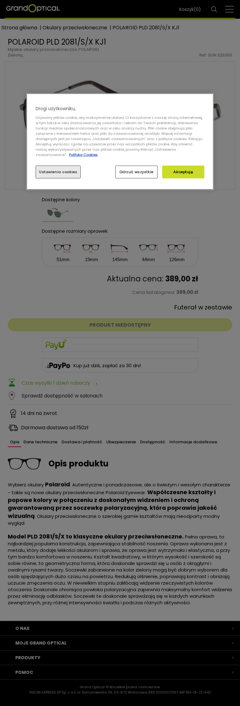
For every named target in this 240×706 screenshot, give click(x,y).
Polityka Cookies (83, 154)
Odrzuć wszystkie (136, 171)
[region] (120, 141)
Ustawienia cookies (58, 171)
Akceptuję (183, 171)
